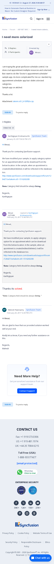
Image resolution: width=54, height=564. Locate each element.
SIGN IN (8, 404)
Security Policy (11, 542)
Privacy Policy (8, 533)
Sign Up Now (42, 9)
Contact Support (27, 390)
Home (4, 29)
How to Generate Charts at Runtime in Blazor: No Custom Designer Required (20, 9)
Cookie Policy (23, 533)
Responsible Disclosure (31, 542)
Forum (12, 29)
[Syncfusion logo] (13, 18)
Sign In (40, 18)
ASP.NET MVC (23, 29)
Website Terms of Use (42, 533)
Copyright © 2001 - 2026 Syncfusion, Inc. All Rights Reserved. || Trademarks (27, 553)
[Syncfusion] (27, 524)
